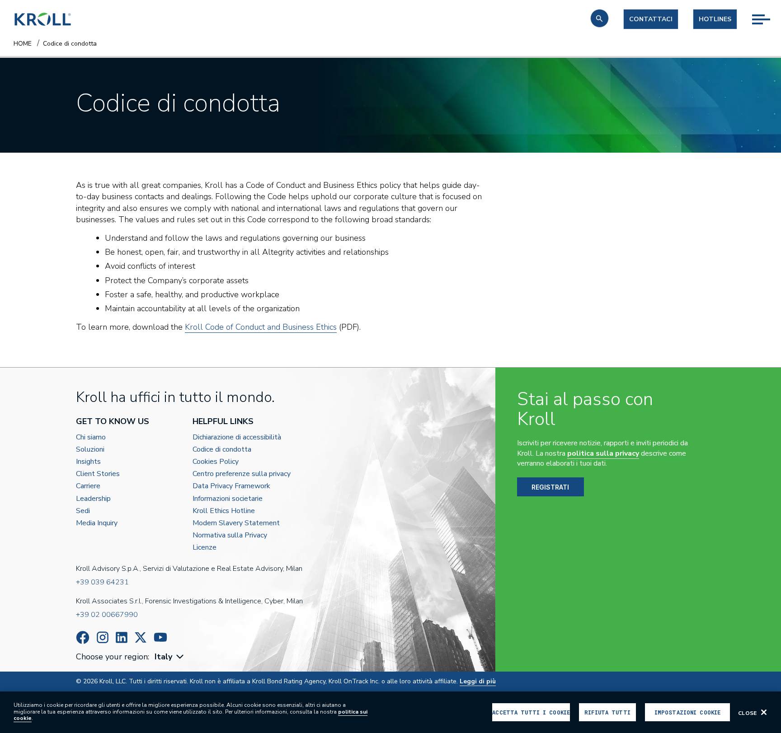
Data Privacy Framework (231, 486)
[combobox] (170, 657)
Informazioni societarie (228, 499)
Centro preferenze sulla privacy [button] (242, 474)
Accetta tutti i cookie (531, 712)
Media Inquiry (97, 523)
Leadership (93, 499)
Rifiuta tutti (607, 712)
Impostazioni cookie (687, 712)
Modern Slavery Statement (236, 523)
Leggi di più (478, 681)
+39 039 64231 (102, 582)
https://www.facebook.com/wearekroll (82, 637)
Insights (88, 462)
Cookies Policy (216, 462)
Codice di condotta (222, 449)
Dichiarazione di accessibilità (237, 437)
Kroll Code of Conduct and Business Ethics (261, 327)
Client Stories (98, 474)
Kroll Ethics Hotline (224, 511)
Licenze (204, 547)
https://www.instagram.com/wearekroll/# (102, 637)
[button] (599, 18)
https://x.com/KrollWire (140, 637)
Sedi (83, 511)
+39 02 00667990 (107, 615)
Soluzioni (90, 449)
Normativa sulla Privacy (230, 535)
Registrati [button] (550, 487)
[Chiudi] (763, 712)
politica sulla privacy (603, 453)
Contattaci (651, 19)
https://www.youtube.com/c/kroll (160, 637)
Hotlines (715, 19)
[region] (390, 712)
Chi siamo (91, 437)
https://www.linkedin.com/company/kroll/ (121, 637)
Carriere (88, 486)
